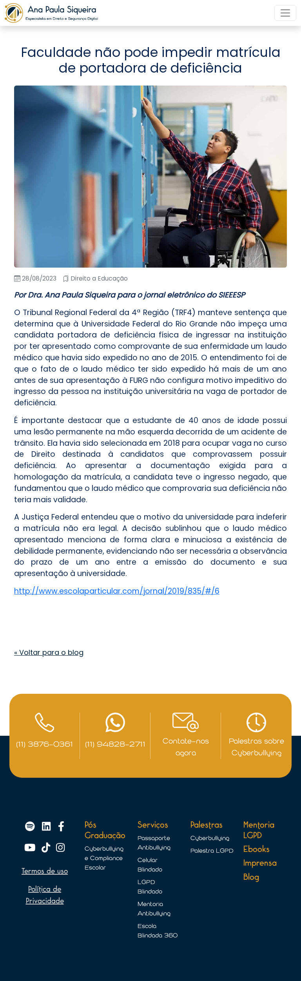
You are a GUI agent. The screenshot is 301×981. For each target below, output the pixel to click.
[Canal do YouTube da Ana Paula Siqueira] (31, 848)
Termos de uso (45, 871)
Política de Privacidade (45, 895)
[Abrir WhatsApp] (281, 961)
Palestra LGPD (212, 851)
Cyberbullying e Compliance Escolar (104, 858)
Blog (251, 877)
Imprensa (260, 863)
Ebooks (256, 849)
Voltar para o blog (48, 652)
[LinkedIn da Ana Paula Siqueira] (47, 827)
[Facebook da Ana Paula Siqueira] (61, 827)
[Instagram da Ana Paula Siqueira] (60, 848)
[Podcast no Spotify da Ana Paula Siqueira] (31, 827)
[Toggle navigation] (285, 13)
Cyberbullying (209, 838)
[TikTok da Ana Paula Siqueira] (47, 848)
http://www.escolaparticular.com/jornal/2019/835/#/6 (116, 591)
